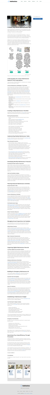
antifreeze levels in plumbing (13, 205)
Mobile (24, 391)
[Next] (29, 371)
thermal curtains (11, 218)
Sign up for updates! (38, 18)
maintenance (17, 273)
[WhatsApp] (10, 352)
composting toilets (13, 199)
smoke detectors (12, 151)
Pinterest (31, 393)
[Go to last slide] (9, 371)
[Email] (11, 352)
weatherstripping (16, 290)
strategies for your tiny (21, 213)
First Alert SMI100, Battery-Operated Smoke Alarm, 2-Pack (11, 56)
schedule (23, 349)
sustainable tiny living (27, 298)
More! (32, 391)
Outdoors (27, 391)
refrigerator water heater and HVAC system (13, 240)
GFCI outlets (25, 229)
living (24, 112)
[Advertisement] (25, 8)
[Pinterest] (12, 352)
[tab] (18, 378)
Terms (25, 393)
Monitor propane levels (12, 157)
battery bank (19, 157)
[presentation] (11, 367)
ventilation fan (18, 100)
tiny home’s (15, 304)
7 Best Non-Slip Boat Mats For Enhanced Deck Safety (11, 372)
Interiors (21, 391)
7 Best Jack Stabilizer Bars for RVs (19, 371)
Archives (28, 393)
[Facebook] (7, 352)
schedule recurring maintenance (12, 262)
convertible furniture (23, 104)
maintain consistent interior (19, 214)
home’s (24, 331)
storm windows (16, 207)
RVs (29, 391)
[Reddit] (9, 352)
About (22, 1)
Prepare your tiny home (10, 204)
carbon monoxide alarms (19, 151)
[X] (13, 352)
